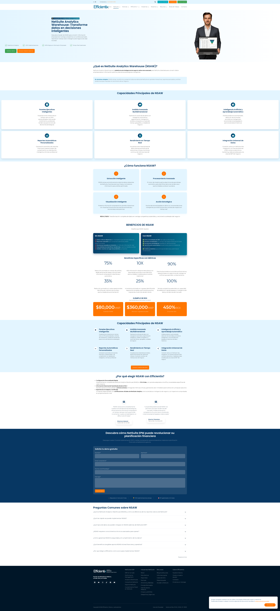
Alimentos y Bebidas (147, 583)
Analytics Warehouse (131, 579)
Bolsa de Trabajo (174, 6)
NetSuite (116, 6)
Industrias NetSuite (147, 569)
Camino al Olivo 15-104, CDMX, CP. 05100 (176, 607)
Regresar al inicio (182, 557)
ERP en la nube (129, 573)
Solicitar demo (11, 51)
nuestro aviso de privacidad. (262, 601)
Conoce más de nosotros (26, 51)
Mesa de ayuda (161, 580)
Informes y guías (162, 575)
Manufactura (145, 575)
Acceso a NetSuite (162, 1)
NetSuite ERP (129, 569)
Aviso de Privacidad (158, 607)
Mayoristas (144, 578)
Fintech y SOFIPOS (146, 592)
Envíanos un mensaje (179, 582)
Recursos (160, 569)
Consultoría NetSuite (131, 582)
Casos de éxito (161, 578)
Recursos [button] (163, 6)
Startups (143, 580)
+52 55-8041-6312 (111, 2)
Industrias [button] (144, 6)
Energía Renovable (147, 585)
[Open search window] (155, 2)
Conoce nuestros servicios (140, 367)
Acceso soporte (182, 1)
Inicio (109, 6)
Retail (142, 573)
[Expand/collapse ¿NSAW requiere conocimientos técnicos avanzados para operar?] (185, 531)
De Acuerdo (270, 605)
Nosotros (154, 6)
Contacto (184, 6)
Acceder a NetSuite (162, 583)
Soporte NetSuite (130, 584)
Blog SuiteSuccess (162, 573)
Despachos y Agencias (148, 594)
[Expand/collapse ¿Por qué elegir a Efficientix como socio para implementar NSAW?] (185, 551)
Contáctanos (173, 1)
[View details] (94, 582)
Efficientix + (134, 6)
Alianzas (124, 6)
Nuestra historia (177, 573)
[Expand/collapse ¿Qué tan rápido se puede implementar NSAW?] (185, 518)
